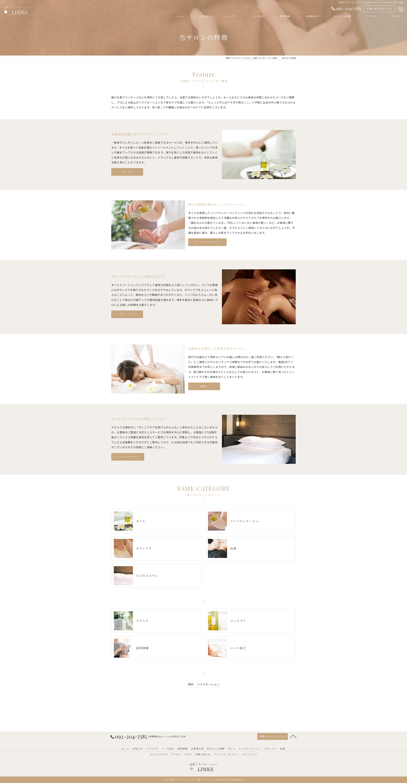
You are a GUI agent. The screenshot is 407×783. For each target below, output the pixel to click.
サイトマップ (249, 754)
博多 (190, 684)
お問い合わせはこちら (379, 8)
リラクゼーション (208, 684)
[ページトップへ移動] (293, 736)
